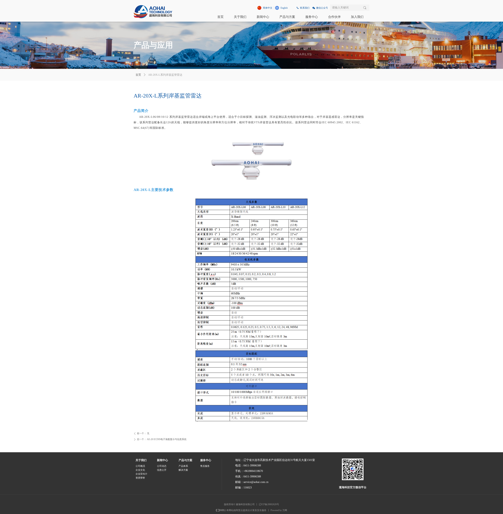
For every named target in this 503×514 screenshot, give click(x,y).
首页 (138, 74)
